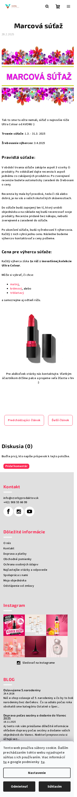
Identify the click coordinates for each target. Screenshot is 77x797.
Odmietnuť (19, 786)
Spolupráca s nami (15, 575)
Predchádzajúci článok (24, 420)
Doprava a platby (15, 554)
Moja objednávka (14, 580)
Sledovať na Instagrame (38, 663)
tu (5, 762)
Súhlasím (54, 786)
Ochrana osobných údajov (20, 564)
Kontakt (9, 548)
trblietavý (17, 293)
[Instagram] (19, 511)
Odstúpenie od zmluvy (18, 586)
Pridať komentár (16, 466)
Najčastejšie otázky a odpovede (25, 570)
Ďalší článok (60, 420)
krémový (16, 289)
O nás (7, 543)
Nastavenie (37, 773)
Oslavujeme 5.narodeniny (22, 690)
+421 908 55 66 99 (15, 502)
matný (14, 284)
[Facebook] (8, 511)
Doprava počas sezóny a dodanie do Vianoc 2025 (34, 717)
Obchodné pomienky (17, 559)
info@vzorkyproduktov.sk (20, 498)
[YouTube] (29, 511)
